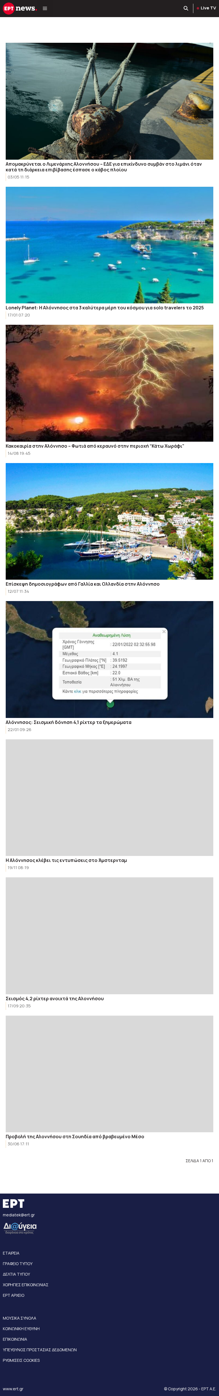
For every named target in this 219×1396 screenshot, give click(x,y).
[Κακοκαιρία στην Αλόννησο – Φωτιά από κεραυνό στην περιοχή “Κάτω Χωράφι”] (109, 383)
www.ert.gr (13, 1388)
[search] (186, 8)
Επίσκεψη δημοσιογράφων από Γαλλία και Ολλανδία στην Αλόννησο (83, 584)
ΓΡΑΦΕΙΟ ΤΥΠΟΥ (18, 1263)
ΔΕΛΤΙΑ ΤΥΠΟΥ (16, 1274)
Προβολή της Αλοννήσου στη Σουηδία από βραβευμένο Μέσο (75, 1136)
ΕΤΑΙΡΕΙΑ (11, 1253)
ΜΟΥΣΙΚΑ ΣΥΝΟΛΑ (19, 1318)
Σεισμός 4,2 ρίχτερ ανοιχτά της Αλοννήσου (55, 998)
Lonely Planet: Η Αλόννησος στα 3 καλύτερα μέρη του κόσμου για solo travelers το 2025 (105, 308)
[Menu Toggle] (45, 8)
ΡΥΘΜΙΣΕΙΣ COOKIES (21, 1360)
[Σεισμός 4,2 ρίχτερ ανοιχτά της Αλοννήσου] (109, 935)
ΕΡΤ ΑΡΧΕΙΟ (13, 1295)
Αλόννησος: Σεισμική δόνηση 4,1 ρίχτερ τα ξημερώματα (68, 722)
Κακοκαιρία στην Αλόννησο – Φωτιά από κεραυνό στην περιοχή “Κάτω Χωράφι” (95, 446)
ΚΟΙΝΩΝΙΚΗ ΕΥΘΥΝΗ (21, 1328)
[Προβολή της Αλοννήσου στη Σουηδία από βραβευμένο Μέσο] (109, 1074)
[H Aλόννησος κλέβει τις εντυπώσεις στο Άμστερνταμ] (109, 797)
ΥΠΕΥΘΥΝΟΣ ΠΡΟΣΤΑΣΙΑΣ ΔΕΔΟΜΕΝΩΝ (40, 1349)
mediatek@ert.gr (19, 1215)
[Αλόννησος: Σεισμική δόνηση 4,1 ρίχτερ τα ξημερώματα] (109, 659)
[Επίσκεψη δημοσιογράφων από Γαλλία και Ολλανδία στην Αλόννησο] (109, 521)
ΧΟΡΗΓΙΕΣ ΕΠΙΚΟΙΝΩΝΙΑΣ (25, 1284)
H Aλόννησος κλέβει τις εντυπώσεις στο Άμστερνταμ (66, 860)
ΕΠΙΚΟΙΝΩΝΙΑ (15, 1339)
